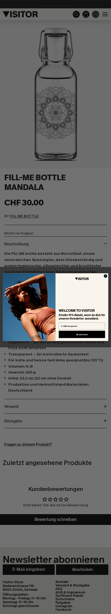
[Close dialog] (105, 276)
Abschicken (82, 334)
